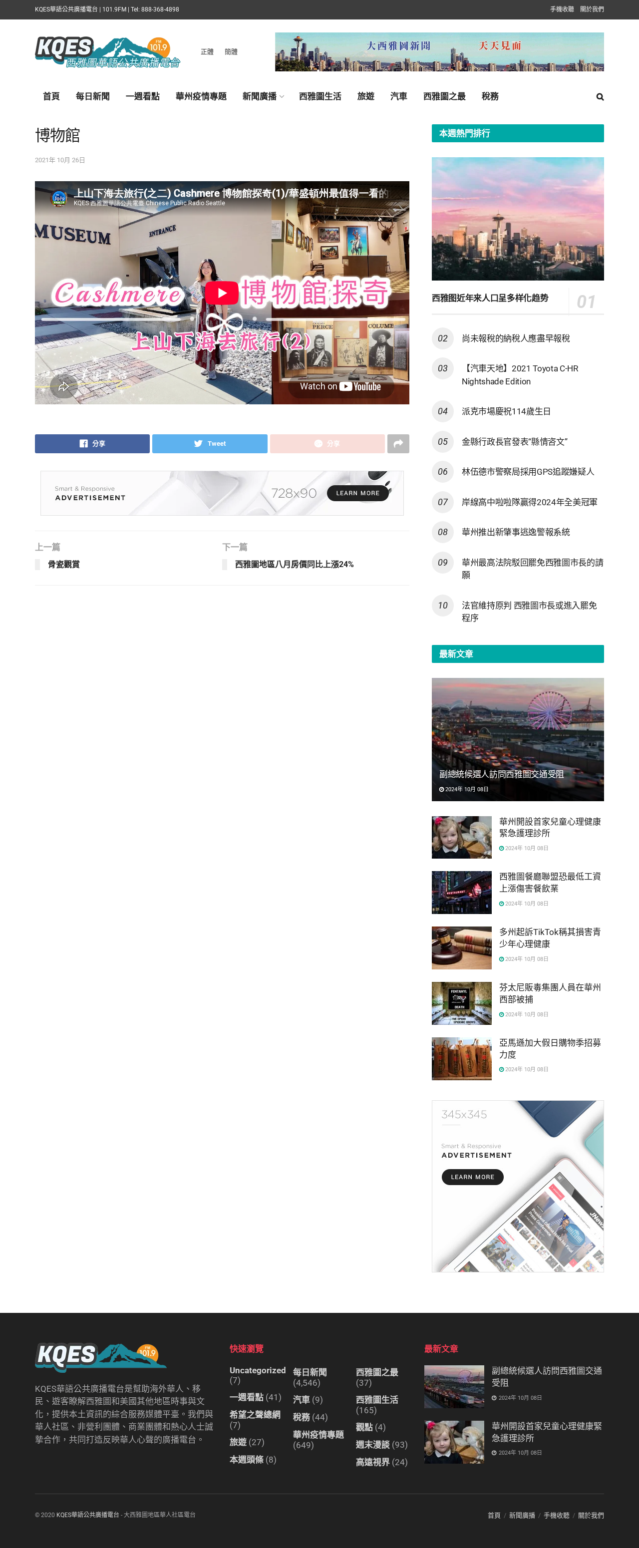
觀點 (364, 1427)
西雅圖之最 (444, 96)
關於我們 (592, 9)
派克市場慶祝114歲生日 (506, 411)
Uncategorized (258, 1370)
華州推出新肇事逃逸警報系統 (516, 532)
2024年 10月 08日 (466, 789)
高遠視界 (373, 1462)
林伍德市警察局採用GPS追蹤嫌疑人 (528, 472)
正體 (207, 51)
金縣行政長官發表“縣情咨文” (514, 442)
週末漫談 (373, 1445)
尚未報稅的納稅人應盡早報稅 (516, 338)
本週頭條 (247, 1460)
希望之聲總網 (255, 1415)
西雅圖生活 (320, 96)
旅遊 (365, 96)
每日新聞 (93, 96)
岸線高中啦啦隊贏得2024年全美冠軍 (530, 502)
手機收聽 (562, 9)
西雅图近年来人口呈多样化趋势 (490, 298)
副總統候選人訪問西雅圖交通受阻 (501, 774)
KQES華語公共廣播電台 (87, 1515)
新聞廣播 (260, 96)
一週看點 (143, 96)
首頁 (51, 96)
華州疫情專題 (201, 96)
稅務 (490, 96)
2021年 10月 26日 (60, 160)
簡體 (231, 51)
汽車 (398, 96)
